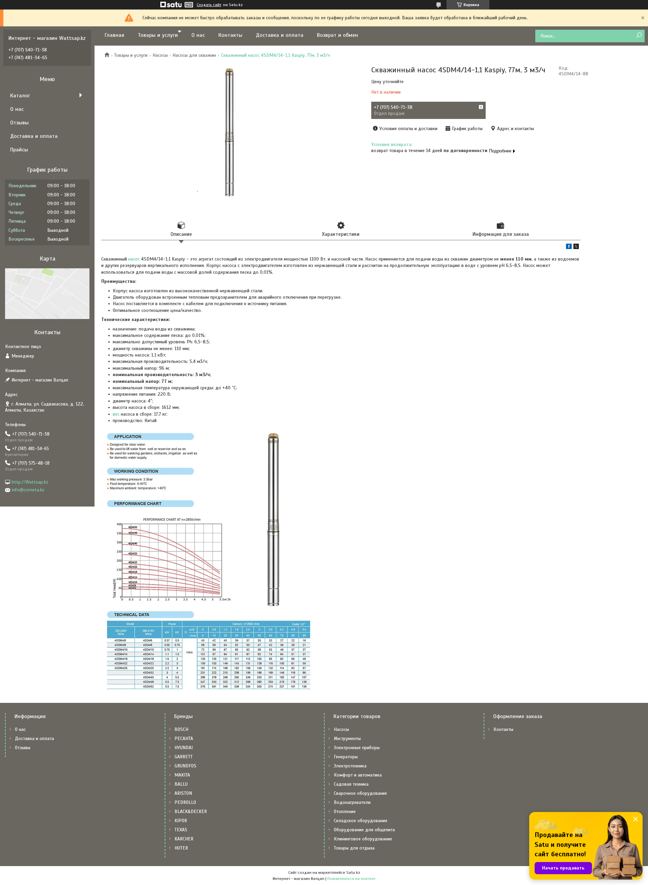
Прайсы (19, 149)
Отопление (345, 811)
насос (134, 259)
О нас (198, 35)
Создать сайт (209, 4)
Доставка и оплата (279, 35)
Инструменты (347, 738)
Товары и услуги (158, 35)
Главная (114, 35)
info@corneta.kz (28, 490)
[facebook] (569, 247)
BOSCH (181, 729)
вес (116, 414)
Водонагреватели (352, 802)
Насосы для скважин (194, 55)
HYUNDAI (183, 748)
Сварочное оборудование (360, 793)
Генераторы (346, 757)
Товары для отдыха (354, 848)
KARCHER (183, 839)
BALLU (181, 784)
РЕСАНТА (183, 738)
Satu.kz (353, 872)
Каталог (20, 95)
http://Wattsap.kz (30, 482)
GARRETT (183, 757)
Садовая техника (351, 784)
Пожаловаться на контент (351, 878)
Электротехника (350, 766)
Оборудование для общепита (364, 830)
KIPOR (180, 820)
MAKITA (182, 775)
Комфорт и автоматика (358, 775)
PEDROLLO (185, 802)
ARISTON (183, 793)
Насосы (160, 55)
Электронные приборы (357, 748)
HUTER (181, 848)
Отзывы (19, 122)
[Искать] (639, 36)
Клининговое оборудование (363, 839)
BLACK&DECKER (190, 811)
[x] (576, 247)
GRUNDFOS (185, 766)
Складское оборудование (360, 820)
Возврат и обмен (337, 35)
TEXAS (180, 830)
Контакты (230, 35)
